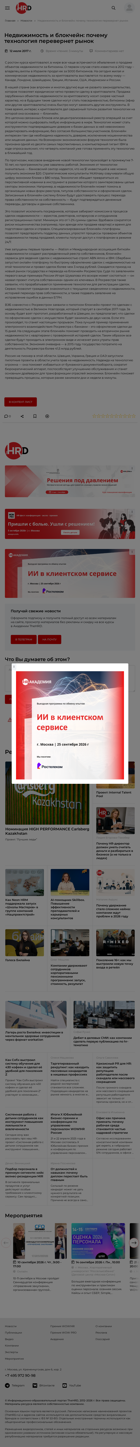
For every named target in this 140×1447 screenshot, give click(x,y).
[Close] (124, 665)
